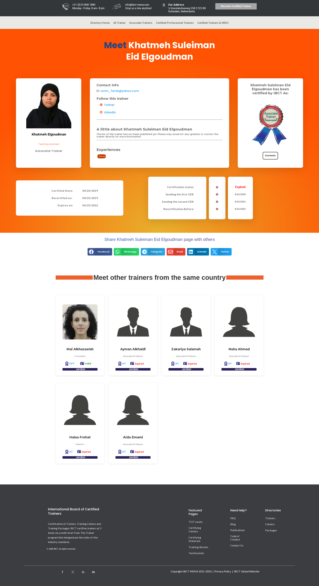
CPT (72, 363)
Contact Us (236, 545)
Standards (270, 155)
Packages (268, 530)
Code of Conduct (235, 537)
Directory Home (100, 23)
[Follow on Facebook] (62, 572)
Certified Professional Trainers (175, 23)
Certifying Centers (195, 529)
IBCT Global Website (246, 571)
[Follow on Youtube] (93, 572)
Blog (233, 524)
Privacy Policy (222, 571)
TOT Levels (196, 521)
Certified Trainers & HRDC (213, 23)
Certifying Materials (195, 539)
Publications (237, 530)
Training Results (198, 547)
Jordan (80, 369)
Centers (268, 524)
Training (102, 156)
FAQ (233, 518)
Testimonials (196, 553)
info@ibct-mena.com (137, 4)
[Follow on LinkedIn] (83, 572)
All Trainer (119, 23)
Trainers (268, 518)
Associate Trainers (140, 23)
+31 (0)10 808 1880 (83, 4)
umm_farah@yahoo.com (120, 91)
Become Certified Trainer (236, 6)
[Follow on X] (72, 572)
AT (124, 363)
